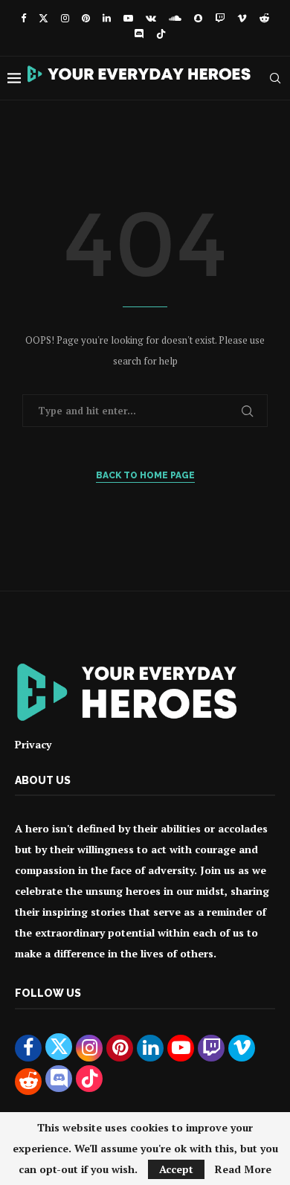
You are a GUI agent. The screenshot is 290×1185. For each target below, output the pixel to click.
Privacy (33, 744)
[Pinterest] (86, 18)
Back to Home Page (145, 475)
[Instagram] (65, 18)
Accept (176, 1169)
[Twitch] (220, 18)
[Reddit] (264, 18)
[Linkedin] (107, 18)
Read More (243, 1169)
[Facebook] (23, 18)
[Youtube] (128, 18)
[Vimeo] (242, 18)
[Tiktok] (161, 35)
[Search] (275, 78)
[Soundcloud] (175, 18)
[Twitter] (43, 18)
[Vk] (151, 18)
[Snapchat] (198, 18)
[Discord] (139, 35)
